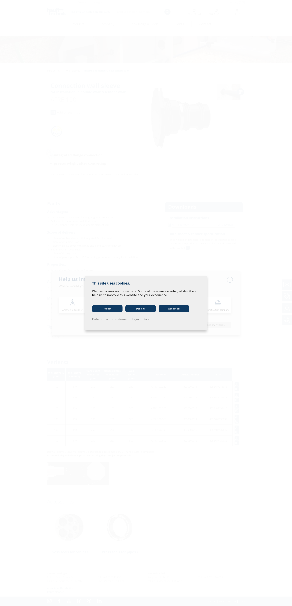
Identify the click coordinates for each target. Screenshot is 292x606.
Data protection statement (110, 319)
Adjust (107, 308)
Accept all (174, 308)
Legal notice (140, 319)
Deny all (140, 308)
